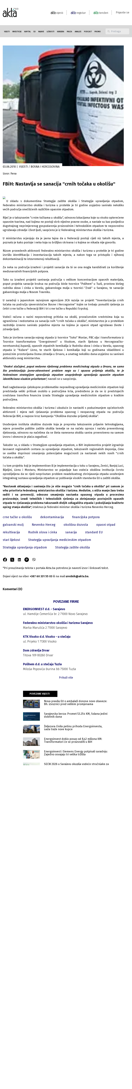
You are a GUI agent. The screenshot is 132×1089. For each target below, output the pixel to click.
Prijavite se (122, 12)
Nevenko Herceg (43, 525)
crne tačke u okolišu (17, 517)
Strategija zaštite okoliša (72, 547)
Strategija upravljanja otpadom (25, 547)
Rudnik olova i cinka (42, 532)
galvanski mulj (13, 525)
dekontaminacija (52, 517)
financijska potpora (86, 517)
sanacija (71, 532)
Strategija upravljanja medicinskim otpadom (59, 540)
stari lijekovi (11, 540)
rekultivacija (11, 532)
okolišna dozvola (76, 525)
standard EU (94, 532)
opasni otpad (105, 525)
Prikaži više (66, 677)
